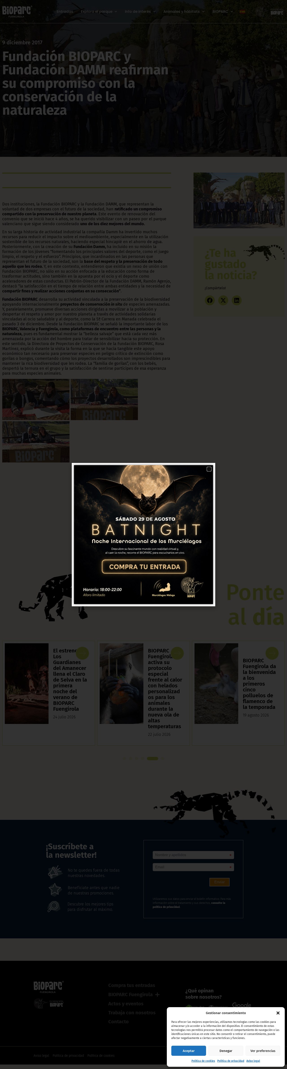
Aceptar (189, 1051)
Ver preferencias (262, 1051)
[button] (278, 1013)
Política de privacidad (230, 1061)
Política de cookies (203, 1061)
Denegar (226, 1051)
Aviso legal (253, 1061)
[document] (143, 534)
